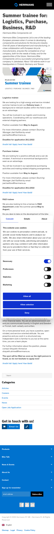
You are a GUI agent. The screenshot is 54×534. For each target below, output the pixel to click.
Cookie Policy (29, 530)
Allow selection (27, 304)
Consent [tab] (9, 219)
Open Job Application (11, 407)
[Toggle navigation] (49, 5)
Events (5, 398)
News (4, 402)
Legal (12, 530)
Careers (5, 393)
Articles (5, 388)
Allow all (27, 296)
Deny (27, 313)
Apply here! (17, 144)
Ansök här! (7, 144)
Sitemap (5, 530)
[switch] (47, 269)
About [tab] (44, 219)
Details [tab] (27, 219)
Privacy (19, 530)
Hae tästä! (27, 144)
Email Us (13, 426)
